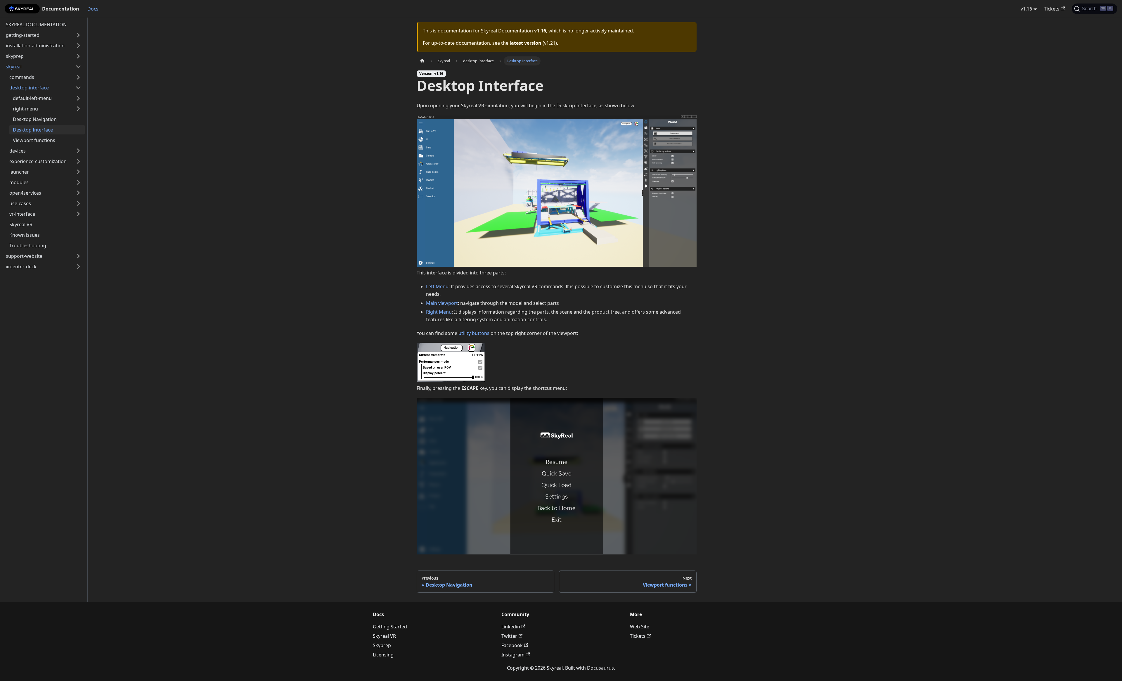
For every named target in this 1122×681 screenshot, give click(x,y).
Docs (92, 9)
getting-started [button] (22, 35)
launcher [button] (19, 172)
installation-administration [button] (35, 45)
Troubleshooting (27, 245)
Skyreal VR (20, 224)
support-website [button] (24, 256)
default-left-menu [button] (32, 98)
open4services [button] (25, 193)
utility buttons (473, 333)
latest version (525, 43)
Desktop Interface (33, 130)
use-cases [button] (20, 203)
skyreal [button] (14, 66)
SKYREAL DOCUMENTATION (36, 24)
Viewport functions (34, 140)
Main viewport (442, 303)
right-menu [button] (25, 109)
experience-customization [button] (38, 161)
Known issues (24, 235)
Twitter (509, 636)
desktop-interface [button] (29, 87)
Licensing (383, 654)
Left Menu (437, 286)
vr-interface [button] (22, 214)
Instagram (512, 654)
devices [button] (17, 151)
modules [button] (19, 182)
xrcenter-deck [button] (21, 266)
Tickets (1051, 9)
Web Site (639, 626)
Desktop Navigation (35, 119)
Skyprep (382, 645)
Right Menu (439, 312)
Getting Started (390, 626)
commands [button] (21, 77)
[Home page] (422, 60)
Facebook (512, 645)
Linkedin (510, 626)
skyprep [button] (15, 56)
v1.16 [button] (1026, 9)
